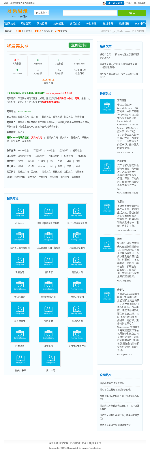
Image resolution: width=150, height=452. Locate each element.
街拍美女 (68, 117)
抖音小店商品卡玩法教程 (112, 383)
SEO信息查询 (24, 156)
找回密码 (142, 3)
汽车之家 (121, 161)
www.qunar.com (124, 354)
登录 (127, 3)
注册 (134, 3)
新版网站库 (9, 23)
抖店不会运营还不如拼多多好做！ (116, 389)
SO (51, 161)
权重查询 (68, 156)
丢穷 (59, 161)
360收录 (51, 150)
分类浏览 (91, 23)
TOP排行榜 (141, 23)
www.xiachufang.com (126, 230)
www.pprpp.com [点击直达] (59, 93)
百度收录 (37, 150)
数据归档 (124, 23)
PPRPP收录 (23, 150)
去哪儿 (120, 289)
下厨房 (120, 201)
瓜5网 (31, 161)
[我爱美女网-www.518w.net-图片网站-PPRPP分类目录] (17, 13)
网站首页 (25, 23)
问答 (69, 161)
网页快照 (82, 156)
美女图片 (35, 117)
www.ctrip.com (124, 280)
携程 (119, 239)
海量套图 (79, 117)
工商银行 (121, 100)
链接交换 (75, 23)
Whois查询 (54, 156)
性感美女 (46, 117)
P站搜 (20, 161)
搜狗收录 (63, 150)
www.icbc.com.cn (125, 152)
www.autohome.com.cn (127, 192)
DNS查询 (39, 156)
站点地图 (86, 443)
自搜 (78, 161)
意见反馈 (96, 443)
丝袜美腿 (57, 117)
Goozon (41, 166)
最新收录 (108, 23)
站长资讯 (58, 23)
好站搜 (41, 161)
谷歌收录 (77, 150)
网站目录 (42, 23)
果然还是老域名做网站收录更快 (115, 425)
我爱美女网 (18, 46)
